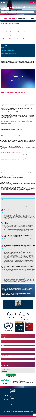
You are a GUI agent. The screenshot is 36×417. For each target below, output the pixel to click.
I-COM (20, 413)
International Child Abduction (24, 38)
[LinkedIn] (7, 399)
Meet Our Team (3, 47)
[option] (18, 304)
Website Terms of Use (22, 407)
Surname (5, 341)
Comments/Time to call (7, 353)
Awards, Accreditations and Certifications (23, 408)
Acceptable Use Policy (9, 408)
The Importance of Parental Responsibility (7, 50)
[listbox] (18, 304)
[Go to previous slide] (2, 305)
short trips (3, 97)
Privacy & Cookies (14, 407)
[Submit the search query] (34, 12)
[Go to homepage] (3, 2)
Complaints (3, 407)
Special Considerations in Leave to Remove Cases (9, 53)
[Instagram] (6, 399)
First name (5, 337)
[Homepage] (6, 396)
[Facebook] (4, 399)
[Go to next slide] (34, 305)
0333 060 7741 (26, 40)
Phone (4, 349)
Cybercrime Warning (31, 407)
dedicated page (5, 109)
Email (4, 345)
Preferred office (6, 358)
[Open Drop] (18, 361)
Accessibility (8, 407)
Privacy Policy (6, 365)
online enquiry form (6, 294)
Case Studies (4, 371)
